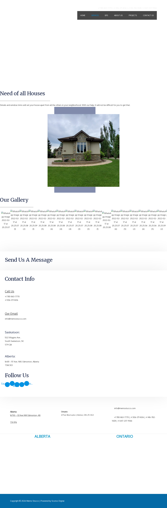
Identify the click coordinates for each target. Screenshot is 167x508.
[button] (83, 234)
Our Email (11, 313)
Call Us (9, 291)
